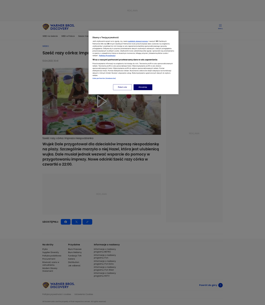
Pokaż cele (122, 87)
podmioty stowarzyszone (138, 41)
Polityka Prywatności (107, 56)
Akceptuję (143, 87)
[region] (133, 62)
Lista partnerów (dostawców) (104, 78)
